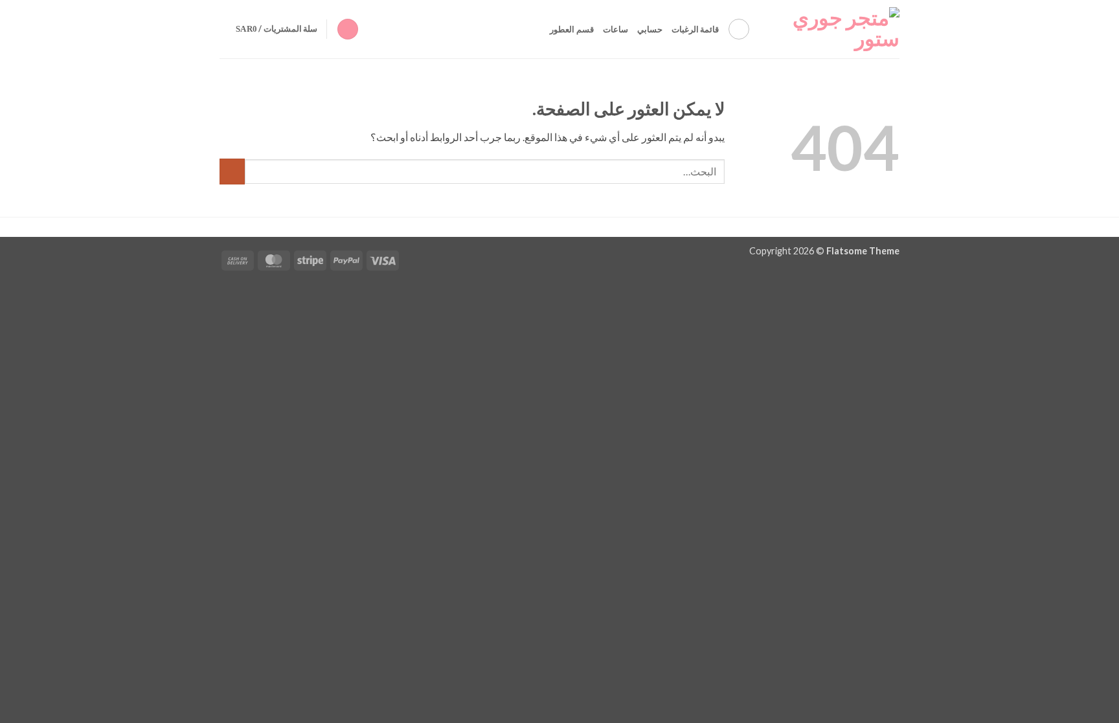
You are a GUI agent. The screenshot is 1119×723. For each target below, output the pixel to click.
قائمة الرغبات (695, 29)
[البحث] (739, 29)
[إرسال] (232, 171)
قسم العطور (571, 29)
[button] (347, 29)
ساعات (615, 29)
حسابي (649, 29)
